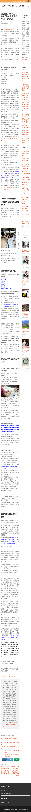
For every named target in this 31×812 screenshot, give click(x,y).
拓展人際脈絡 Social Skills (25, 222)
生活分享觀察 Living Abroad (25, 229)
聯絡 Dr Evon (5, 802)
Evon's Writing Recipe (13, 6)
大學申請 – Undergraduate (26, 172)
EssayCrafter (11, 676)
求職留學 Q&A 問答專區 (26, 183)
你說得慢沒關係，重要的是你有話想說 (25, 133)
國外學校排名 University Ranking (25, 216)
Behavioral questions (9, 187)
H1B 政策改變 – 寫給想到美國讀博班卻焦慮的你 (25, 87)
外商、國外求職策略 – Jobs (26, 178)
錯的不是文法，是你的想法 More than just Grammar (26, 191)
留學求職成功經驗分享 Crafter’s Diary (25, 200)
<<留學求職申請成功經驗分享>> (10, 724)
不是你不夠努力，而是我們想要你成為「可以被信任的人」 (25, 106)
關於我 (3, 790)
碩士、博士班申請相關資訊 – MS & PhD (25, 166)
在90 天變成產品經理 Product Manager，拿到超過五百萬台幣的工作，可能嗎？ (26, 350)
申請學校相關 (5, 23)
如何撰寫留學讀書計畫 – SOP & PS (25, 153)
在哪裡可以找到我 (6, 793)
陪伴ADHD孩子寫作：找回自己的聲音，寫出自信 (25, 96)
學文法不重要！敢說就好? (26, 126)
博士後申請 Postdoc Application (25, 208)
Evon (3, 21)
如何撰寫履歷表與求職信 (25, 160)
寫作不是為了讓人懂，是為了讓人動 (25, 140)
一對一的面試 (9, 29)
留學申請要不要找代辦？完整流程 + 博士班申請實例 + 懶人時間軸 (25, 118)
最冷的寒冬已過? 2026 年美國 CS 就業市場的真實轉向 (25, 76)
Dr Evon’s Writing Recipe (19, 1)
